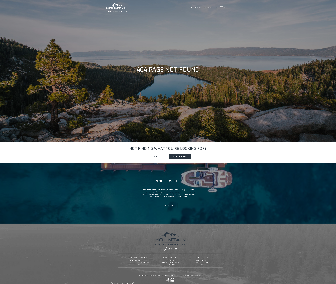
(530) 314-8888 (139, 264)
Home (156, 156)
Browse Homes (179, 156)
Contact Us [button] (168, 205)
